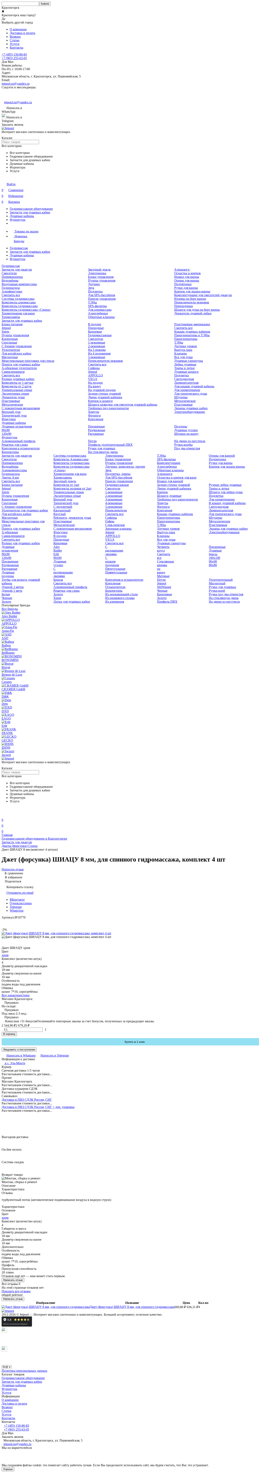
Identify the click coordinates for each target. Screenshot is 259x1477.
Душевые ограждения (17, 426)
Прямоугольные (116, 572)
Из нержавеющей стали (121, 594)
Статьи (14, 40)
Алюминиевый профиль (18, 441)
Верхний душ (11, 412)
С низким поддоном (112, 561)
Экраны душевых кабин (191, 408)
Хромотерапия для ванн (18, 313)
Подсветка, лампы (118, 474)
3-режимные (113, 499)
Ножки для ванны (186, 277)
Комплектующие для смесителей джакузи (203, 295)
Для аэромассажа (99, 309)
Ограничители (115, 587)
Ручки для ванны (186, 287)
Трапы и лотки (184, 368)
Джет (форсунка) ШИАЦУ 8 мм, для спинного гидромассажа (132, 1307)
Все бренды (10, 609)
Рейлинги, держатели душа (72, 517)
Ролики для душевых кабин (21, 543)
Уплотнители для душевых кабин (25, 510)
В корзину (9, 1033)
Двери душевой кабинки (105, 397)
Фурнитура (17, 219)
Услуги (14, 44)
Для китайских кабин (16, 353)
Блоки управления (101, 277)
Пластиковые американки (192, 324)
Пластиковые (11, 401)
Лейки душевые (185, 364)
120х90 (6, 433)
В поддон (94, 324)
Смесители (9, 273)
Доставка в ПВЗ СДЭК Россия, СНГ (27, 1099)
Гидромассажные (100, 335)
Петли (92, 441)
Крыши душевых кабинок (192, 331)
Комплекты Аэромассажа (70, 459)
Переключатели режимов (191, 302)
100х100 (214, 558)
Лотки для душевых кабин (71, 601)
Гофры (109, 521)
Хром (57, 598)
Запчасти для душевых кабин (30, 212)
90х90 (6, 430)
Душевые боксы (215, 552)
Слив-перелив (115, 525)
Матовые (163, 576)
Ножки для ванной (170, 481)
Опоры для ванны (186, 280)
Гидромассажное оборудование (31, 208)
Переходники (183, 306)
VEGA (92, 379)
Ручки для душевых (101, 448)
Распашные (96, 433)
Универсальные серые (17, 390)
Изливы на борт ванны (190, 298)
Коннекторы (10, 452)
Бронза (58, 579)
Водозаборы (10, 280)
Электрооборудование (189, 412)
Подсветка (95, 291)
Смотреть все (11, 295)
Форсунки (9, 419)
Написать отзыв (13, 1280)
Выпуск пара (183, 350)
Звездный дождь (99, 269)
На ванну (94, 386)
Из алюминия (114, 601)
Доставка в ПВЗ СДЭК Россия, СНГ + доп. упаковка (38, 1107)
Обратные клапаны (101, 317)
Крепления (95, 419)
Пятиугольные (115, 568)
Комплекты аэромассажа (19, 302)
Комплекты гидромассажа (20, 306)
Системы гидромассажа (18, 298)
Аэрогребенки (98, 313)
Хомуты (93, 412)
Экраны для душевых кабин (228, 528)
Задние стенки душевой (104, 393)
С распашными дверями (114, 550)
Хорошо (8, 1469)
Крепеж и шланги (100, 401)
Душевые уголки (186, 430)
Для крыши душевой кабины (194, 386)
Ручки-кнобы (183, 444)
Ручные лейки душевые (225, 485)
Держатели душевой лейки (192, 313)
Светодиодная (184, 379)
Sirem (5, 331)
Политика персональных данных (24, 1370)
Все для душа (183, 357)
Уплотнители (11, 350)
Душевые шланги (186, 371)
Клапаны (180, 353)
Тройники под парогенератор (108, 408)
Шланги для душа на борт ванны (197, 309)
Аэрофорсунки (12, 291)
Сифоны (94, 368)
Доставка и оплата (22, 33)
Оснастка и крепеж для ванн (176, 477)
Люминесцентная (186, 382)
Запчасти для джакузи (17, 269)
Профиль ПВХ (167, 601)
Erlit (56, 554)
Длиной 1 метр (12, 590)
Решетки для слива (15, 444)
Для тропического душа (190, 393)
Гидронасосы (11, 287)
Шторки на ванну (186, 433)
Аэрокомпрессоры (14, 470)
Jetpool (6, 328)
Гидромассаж (19, 248)
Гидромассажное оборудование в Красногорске (34, 838)
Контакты (16, 47)
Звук (91, 287)
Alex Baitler (57, 548)
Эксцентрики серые (15, 393)
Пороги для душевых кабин (21, 364)
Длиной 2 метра (13, 587)
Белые (6, 594)
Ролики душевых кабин (18, 379)
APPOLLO (95, 375)
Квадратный (62, 510)
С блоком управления (17, 346)
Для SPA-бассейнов (101, 295)
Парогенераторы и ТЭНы (192, 335)
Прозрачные (96, 426)
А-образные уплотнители (19, 368)
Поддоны (180, 426)
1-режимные (96, 342)
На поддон (95, 382)
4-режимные (113, 503)
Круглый (59, 514)
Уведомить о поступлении (19, 1049)
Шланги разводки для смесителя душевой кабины (122, 404)
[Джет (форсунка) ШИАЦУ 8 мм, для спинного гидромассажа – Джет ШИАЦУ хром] (46, 1307)
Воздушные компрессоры (19, 284)
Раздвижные (96, 430)
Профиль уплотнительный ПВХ (110, 444)
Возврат (15, 36)
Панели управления (102, 298)
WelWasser (164, 587)
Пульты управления (101, 280)
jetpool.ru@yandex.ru (16, 83)
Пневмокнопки (12, 277)
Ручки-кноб (217, 590)
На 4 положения (99, 353)
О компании (18, 29)
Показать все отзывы (16, 1291)
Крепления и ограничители (21, 448)
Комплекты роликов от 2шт (72, 488)
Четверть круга (163, 548)
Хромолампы (11, 317)
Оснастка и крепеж (187, 273)
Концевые (95, 331)
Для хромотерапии (187, 390)
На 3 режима (97, 350)
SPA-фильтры (97, 306)
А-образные (10, 532)
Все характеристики (16, 995)
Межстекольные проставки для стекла (28, 360)
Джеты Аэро (10, 477)
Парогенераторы (185, 339)
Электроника (97, 273)
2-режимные (96, 346)
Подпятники (183, 284)
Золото (6, 601)
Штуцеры (181, 397)
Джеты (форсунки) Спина (19, 846)
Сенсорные (9, 342)
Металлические (12, 404)
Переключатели (116, 510)
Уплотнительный (221, 579)
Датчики (94, 284)
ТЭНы (92, 302)
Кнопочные (10, 339)
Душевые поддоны (8, 574)
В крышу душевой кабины (227, 503)
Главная (7, 835)
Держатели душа (13, 397)
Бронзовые (164, 594)
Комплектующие (168, 463)
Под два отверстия (187, 448)
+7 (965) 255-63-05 (14, 58)
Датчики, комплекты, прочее (125, 466)
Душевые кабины (22, 216)
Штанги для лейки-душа (226, 492)
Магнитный (217, 583)
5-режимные (96, 357)
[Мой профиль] (4, 814)
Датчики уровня (185, 346)
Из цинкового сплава (120, 598)
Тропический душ (14, 415)
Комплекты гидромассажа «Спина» (26, 309)
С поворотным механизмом (21, 408)
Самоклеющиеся (13, 371)
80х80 (213, 565)
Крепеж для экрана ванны (192, 291)
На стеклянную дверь (103, 452)
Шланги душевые (169, 495)
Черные (7, 598)
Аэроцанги (182, 269)
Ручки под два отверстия (226, 594)
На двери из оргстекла (189, 441)
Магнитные (10, 357)
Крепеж (162, 492)
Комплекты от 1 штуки (17, 382)
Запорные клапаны (118, 528)
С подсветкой (62, 506)
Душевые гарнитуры (188, 360)
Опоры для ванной (222, 455)
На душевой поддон (102, 390)
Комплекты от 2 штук (17, 386)
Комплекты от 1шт (66, 485)
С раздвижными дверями (63, 572)
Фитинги (94, 415)
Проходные (96, 328)
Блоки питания (12, 324)
